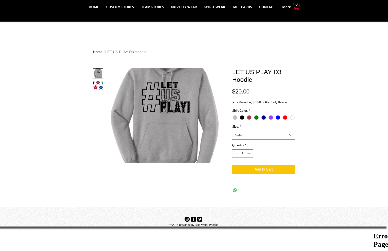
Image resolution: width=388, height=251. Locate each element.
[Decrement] (235, 154)
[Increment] (249, 154)
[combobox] (263, 135)
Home (98, 52)
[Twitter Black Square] (199, 219)
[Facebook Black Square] (193, 219)
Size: (236, 126)
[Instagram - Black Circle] (187, 219)
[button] (296, 6)
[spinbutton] (242, 154)
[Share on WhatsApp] (235, 190)
